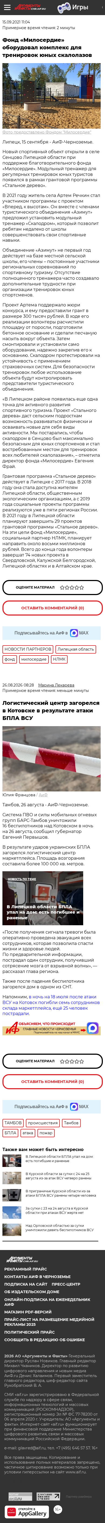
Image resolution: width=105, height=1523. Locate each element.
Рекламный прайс (25, 1269)
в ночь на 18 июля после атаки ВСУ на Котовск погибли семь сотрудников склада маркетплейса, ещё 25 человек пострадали (51, 1005)
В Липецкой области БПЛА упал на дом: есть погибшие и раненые (59, 1159)
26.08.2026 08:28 (18, 685)
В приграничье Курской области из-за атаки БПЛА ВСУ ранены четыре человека (61, 1193)
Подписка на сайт (25, 1284)
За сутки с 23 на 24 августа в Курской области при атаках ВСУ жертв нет (57, 1210)
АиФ (43, 795)
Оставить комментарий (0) (52, 608)
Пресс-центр (66, 1284)
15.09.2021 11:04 (16, 22)
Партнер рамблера (79, 1496)
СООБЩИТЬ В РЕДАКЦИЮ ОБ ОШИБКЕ (44, 1339)
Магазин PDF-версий (28, 1312)
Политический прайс (29, 1332)
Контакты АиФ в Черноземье (37, 1276)
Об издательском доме (31, 1291)
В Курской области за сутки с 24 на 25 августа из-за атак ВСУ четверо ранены (58, 1176)
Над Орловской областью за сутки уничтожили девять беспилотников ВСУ (60, 1228)
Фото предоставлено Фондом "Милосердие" (46, 132)
